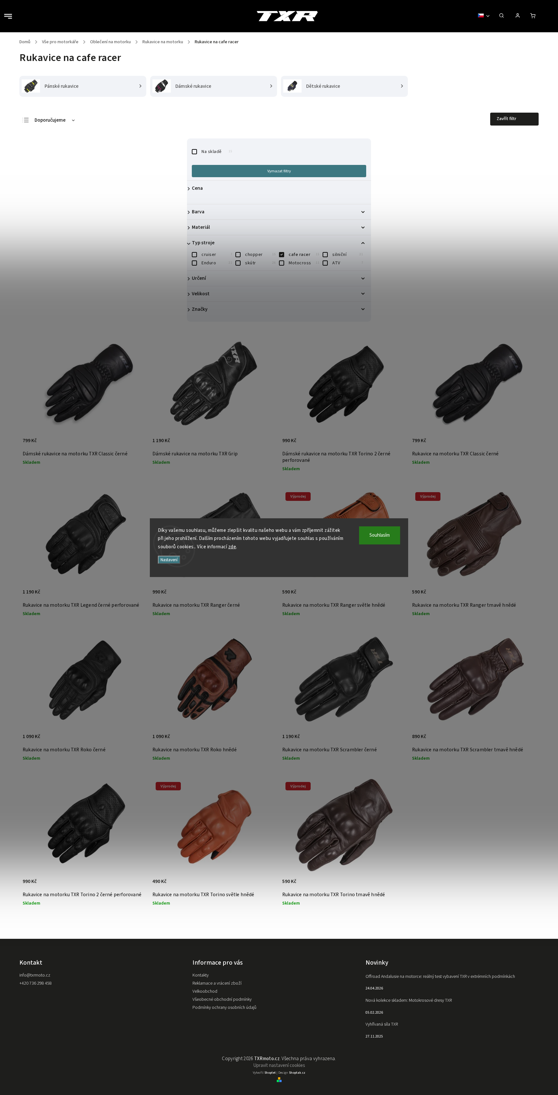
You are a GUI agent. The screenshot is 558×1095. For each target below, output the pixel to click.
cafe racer (304, 254)
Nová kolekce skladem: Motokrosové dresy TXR (409, 1000)
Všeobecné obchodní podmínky (222, 999)
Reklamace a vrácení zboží (217, 983)
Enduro (217, 263)
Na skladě (217, 151)
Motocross (304, 263)
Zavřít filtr (506, 119)
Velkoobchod (204, 991)
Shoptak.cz (297, 1072)
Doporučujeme (50, 120)
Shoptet (270, 1072)
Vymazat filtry (279, 171)
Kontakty (200, 975)
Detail (134, 444)
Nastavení (169, 560)
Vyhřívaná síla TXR (382, 1024)
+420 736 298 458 (35, 983)
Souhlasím (379, 535)
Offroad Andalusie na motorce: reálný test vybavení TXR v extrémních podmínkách (440, 976)
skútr (260, 263)
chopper (260, 254)
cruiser (217, 254)
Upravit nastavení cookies (279, 1065)
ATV (347, 263)
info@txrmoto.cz (34, 975)
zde (232, 546)
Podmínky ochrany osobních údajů (224, 1007)
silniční (347, 254)
